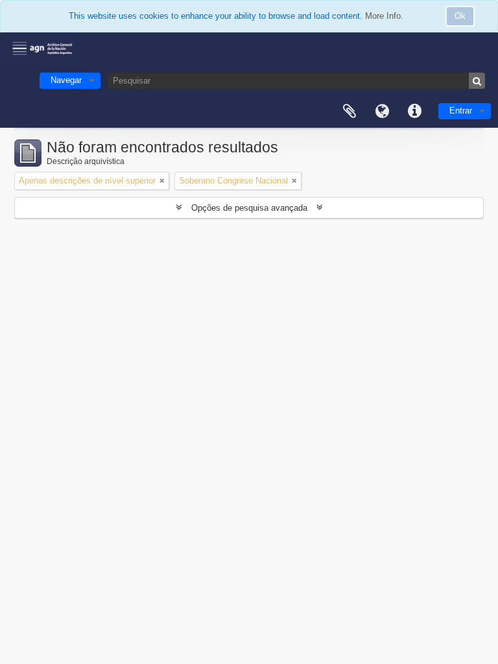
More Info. (384, 16)
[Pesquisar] (477, 81)
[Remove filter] (162, 180)
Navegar (66, 80)
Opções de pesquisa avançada (249, 208)
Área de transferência (349, 111)
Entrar (460, 110)
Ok (460, 16)
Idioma (382, 111)
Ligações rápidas (414, 111)
